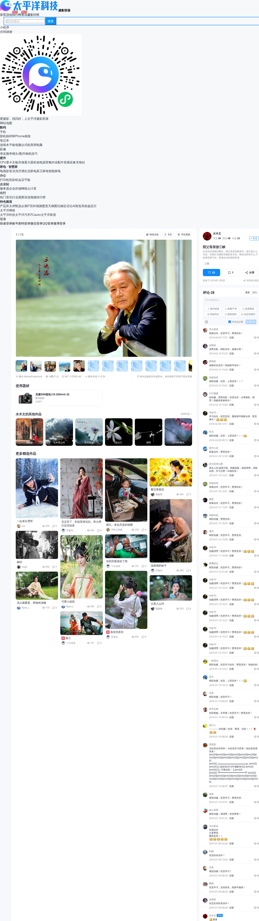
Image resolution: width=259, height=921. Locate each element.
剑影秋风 (213, 515)
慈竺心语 (213, 448)
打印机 (4, 180)
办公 (3, 175)
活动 (9, 15)
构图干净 (232, 308)
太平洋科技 (7, 215)
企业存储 (15, 188)
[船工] (81, 623)
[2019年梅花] (178, 432)
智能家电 (55, 171)
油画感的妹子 (159, 565)
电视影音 (6, 171)
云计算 (31, 188)
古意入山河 (157, 603)
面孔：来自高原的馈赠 (119, 524)
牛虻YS (212, 412)
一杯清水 (213, 660)
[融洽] (37, 545)
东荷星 (212, 345)
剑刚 (211, 851)
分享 (251, 272)
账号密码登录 (21, 223)
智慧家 (13, 167)
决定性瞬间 (249, 314)
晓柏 (211, 883)
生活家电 (30, 171)
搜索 (51, 21)
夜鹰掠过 (213, 563)
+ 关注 (254, 238)
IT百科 (31, 206)
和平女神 (213, 709)
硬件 (3, 158)
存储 (21, 162)
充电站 (80, 162)
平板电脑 (15, 145)
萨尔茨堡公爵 (216, 464)
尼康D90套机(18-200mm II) (52, 394)
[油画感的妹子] (171, 531)
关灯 (170, 234)
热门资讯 (6, 197)
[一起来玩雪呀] (37, 488)
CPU (3, 162)
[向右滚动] (188, 366)
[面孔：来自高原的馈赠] (126, 490)
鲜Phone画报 (21, 136)
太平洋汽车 (22, 215)
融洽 (19, 562)
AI (73, 206)
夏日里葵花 (157, 489)
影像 (3, 149)
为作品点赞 (237, 321)
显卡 (9, 162)
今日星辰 (213, 826)
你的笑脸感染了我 (116, 561)
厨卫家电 (42, 171)
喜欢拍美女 (117, 632)
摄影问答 (33, 15)
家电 (3, 167)
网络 (24, 188)
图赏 (45, 206)
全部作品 (185, 413)
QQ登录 (47, 223)
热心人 (212, 725)
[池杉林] (29, 432)
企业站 (4, 184)
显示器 (28, 162)
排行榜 (16, 15)
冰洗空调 (18, 171)
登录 (3, 219)
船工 (68, 638)
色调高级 (249, 308)
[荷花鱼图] (89, 432)
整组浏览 (154, 234)
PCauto (35, 215)
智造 (78, 206)
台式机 (25, 145)
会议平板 (24, 180)
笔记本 (4, 140)
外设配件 (58, 162)
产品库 (4, 206)
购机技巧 (31, 153)
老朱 (211, 794)
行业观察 (18, 197)
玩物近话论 (64, 206)
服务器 (4, 188)
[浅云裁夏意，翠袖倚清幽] (37, 586)
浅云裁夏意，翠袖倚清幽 (31, 602)
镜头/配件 (18, 153)
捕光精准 (214, 308)
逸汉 (211, 531)
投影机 (13, 180)
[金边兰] (119, 432)
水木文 (217, 233)
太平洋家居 (48, 215)
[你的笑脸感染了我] (126, 546)
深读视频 (30, 197)
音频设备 (70, 162)
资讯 (24, 15)
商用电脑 (36, 145)
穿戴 (49, 162)
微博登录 (59, 223)
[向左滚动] (19, 366)
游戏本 (4, 145)
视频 (39, 206)
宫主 (211, 431)
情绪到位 (214, 314)
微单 (9, 153)
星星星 (212, 744)
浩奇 (211, 693)
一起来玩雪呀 (25, 521)
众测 (24, 206)
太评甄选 (15, 206)
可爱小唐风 (68, 601)
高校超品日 (89, 206)
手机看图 (185, 234)
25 (213, 272)
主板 (15, 162)
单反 (3, 153)
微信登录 (36, 223)
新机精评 (6, 136)
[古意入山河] (171, 588)
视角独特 (232, 314)
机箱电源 (39, 162)
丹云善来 (213, 329)
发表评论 (250, 321)
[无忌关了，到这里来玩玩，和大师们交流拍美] (81, 488)
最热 (254, 292)
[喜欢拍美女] (126, 600)
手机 (3, 132)
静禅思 (212, 361)
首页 (3, 15)
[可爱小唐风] (81, 567)
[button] (33, 298)
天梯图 (52, 206)
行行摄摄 (213, 393)
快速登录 (6, 223)
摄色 (211, 499)
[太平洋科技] (29, 10)
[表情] (206, 322)
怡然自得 (213, 377)
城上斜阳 (213, 809)
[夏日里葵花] (171, 472)
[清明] (148, 432)
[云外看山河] (59, 432)
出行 (3, 193)
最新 (247, 292)
